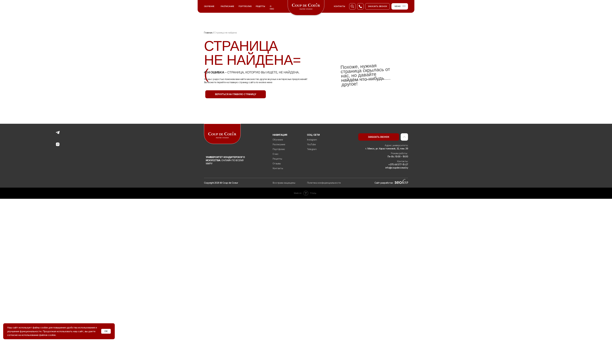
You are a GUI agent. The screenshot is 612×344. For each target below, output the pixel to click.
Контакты (278, 168)
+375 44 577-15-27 (398, 164)
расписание (227, 6)
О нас (272, 7)
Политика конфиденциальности (324, 182)
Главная (208, 32)
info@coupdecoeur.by (396, 167)
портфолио (245, 6)
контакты (339, 6)
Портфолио (279, 149)
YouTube (311, 144)
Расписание (279, 144)
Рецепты (260, 6)
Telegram (312, 149)
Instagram (312, 139)
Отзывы (277, 163)
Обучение (209, 6)
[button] (377, 6)
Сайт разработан (384, 182)
